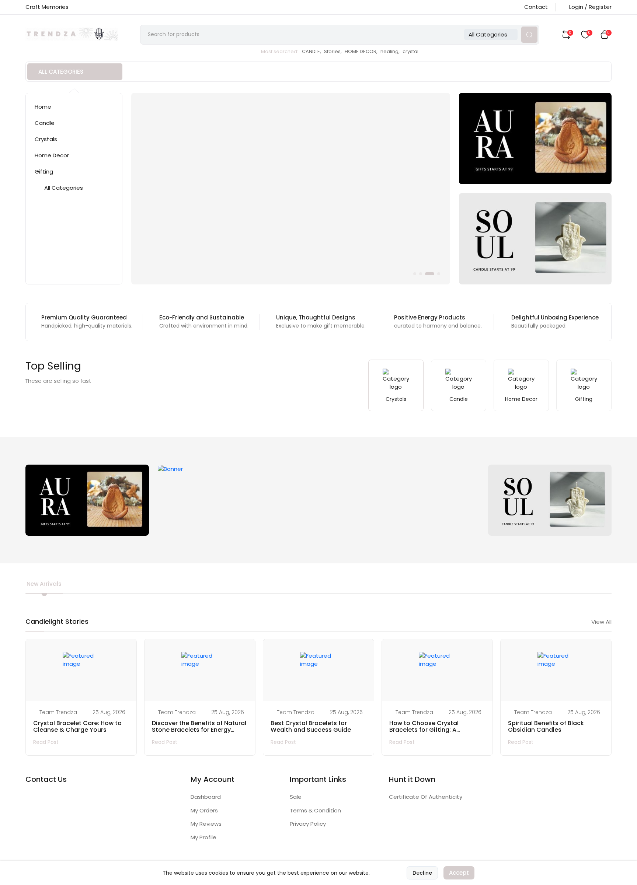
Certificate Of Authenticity (425, 797)
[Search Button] (529, 35)
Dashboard (206, 797)
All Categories (63, 188)
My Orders (204, 810)
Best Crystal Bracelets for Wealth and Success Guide (311, 726)
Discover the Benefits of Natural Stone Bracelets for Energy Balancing (199, 726)
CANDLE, (311, 51)
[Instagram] (43, 799)
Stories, (333, 51)
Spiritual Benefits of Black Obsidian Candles (546, 726)
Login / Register (590, 7)
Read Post (46, 742)
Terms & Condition (315, 810)
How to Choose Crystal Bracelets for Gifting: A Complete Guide (424, 726)
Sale (296, 797)
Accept (459, 873)
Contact (536, 7)
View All (601, 622)
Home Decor (52, 155)
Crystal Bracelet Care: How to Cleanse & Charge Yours (77, 726)
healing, (390, 51)
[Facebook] (28, 799)
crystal (410, 51)
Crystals (46, 139)
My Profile (203, 837)
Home (43, 107)
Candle (45, 123)
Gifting (44, 171)
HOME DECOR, (361, 51)
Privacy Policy (308, 824)
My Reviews (206, 824)
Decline (422, 873)
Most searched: (279, 51)
